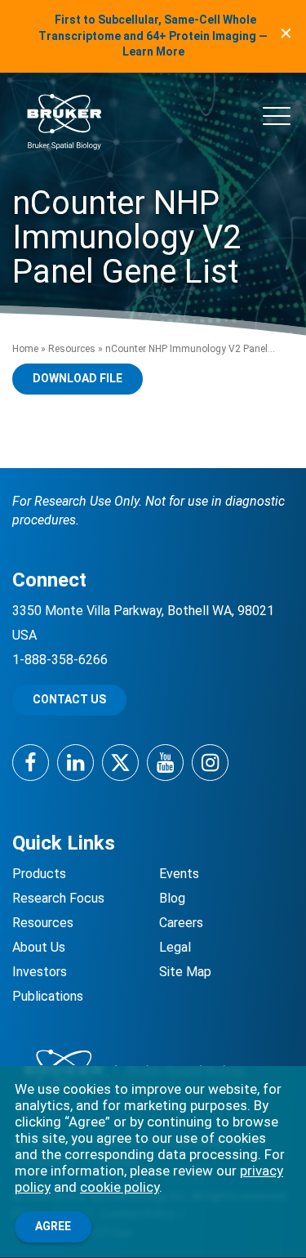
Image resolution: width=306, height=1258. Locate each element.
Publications (47, 996)
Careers (181, 922)
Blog (172, 898)
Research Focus (58, 898)
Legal (175, 947)
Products (39, 873)
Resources (71, 349)
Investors (39, 971)
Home (25, 349)
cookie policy (119, 1187)
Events (179, 873)
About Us (38, 947)
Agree (53, 1226)
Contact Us (69, 699)
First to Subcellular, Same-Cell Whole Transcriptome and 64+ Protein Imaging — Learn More (153, 35)
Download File (77, 378)
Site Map (185, 971)
